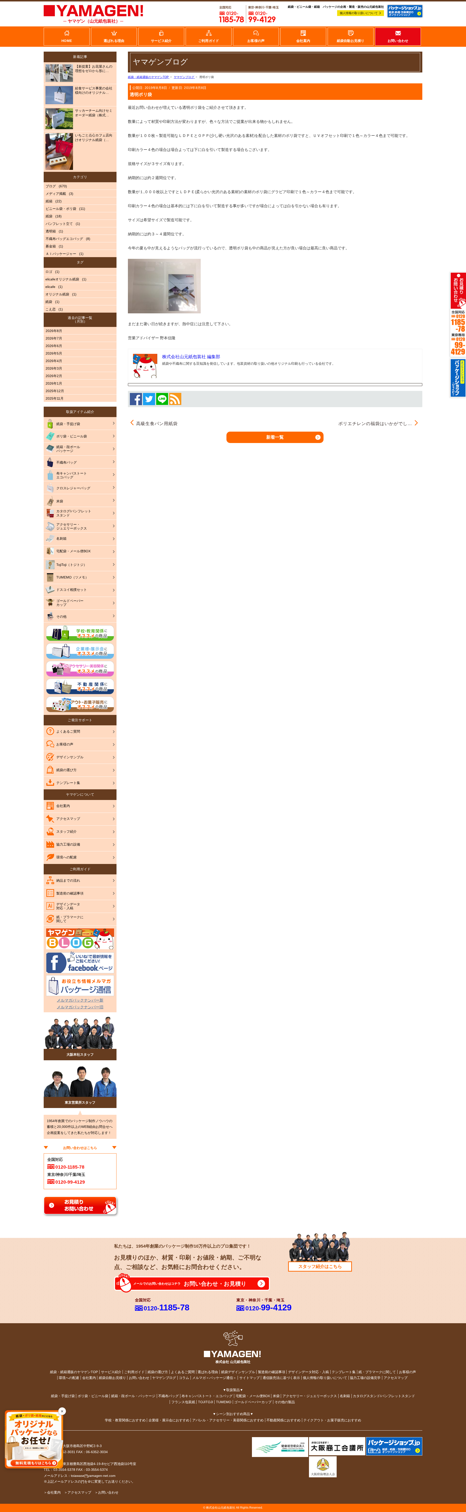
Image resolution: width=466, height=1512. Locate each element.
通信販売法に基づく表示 (281, 1378)
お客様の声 (407, 1372)
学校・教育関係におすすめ (125, 1420)
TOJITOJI (205, 1402)
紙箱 (49, 201)
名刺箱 (345, 1396)
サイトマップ (249, 1378)
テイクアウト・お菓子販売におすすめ (332, 1420)
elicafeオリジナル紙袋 (62, 279)
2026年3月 (54, 368)
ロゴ (48, 272)
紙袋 (49, 216)
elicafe (50, 287)
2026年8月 (54, 331)
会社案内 (89, 1378)
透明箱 (51, 231)
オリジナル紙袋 (57, 294)
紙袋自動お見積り (112, 1378)
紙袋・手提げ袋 (63, 1396)
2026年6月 (54, 346)
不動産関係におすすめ (283, 1420)
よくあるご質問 (183, 1372)
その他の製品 (285, 1402)
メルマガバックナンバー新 (80, 1000)
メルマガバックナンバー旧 (80, 1007)
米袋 (276, 1396)
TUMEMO (223, 1402)
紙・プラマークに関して (377, 1372)
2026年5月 (54, 353)
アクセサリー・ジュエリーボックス (310, 1396)
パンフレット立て (59, 224)
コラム (184, 1378)
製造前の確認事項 (271, 1372)
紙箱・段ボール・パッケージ (133, 1396)
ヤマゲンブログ (164, 1378)
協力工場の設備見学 (365, 1378)
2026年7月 (54, 338)
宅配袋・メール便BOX (253, 1396)
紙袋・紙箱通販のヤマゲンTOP (74, 1372)
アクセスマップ (396, 1378)
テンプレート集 (344, 1372)
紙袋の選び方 (158, 1372)
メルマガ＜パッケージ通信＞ (214, 1378)
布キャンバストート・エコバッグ (207, 1396)
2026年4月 (54, 361)
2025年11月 (55, 398)
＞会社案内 (52, 1492)
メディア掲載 (56, 194)
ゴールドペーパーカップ (253, 1402)
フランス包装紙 (183, 1402)
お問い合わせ (139, 1378)
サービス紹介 (111, 1372)
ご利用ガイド (134, 1372)
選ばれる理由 (208, 1372)
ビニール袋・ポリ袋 (61, 209)
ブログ (51, 186)
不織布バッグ (168, 1396)
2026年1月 (54, 383)
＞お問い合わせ (106, 1492)
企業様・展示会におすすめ (169, 1420)
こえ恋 (50, 309)
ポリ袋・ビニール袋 (93, 1396)
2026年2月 (54, 376)
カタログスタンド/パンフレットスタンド (384, 1396)
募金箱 (51, 246)
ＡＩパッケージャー (61, 254)
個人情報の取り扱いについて (359, 13)
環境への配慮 (69, 1378)
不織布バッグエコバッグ (64, 239)
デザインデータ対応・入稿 (308, 1372)
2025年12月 (55, 391)
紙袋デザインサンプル (238, 1372)
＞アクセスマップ (77, 1492)
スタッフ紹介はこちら (320, 1266)
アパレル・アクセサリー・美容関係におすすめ (228, 1420)
